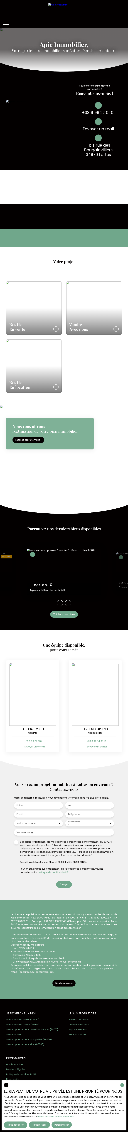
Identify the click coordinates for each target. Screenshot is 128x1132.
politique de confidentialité (53, 872)
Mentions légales (15, 1069)
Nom (70, 805)
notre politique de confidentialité (56, 1116)
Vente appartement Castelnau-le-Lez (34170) (32, 1029)
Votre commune (26, 823)
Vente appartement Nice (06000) (25, 1044)
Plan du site (12, 1079)
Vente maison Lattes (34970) (23, 1024)
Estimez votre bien (79, 1019)
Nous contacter (77, 1034)
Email (19, 814)
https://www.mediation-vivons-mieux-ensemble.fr (52, 961)
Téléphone (74, 814)
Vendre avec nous (79, 1024)
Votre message (25, 832)
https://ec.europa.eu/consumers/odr (32, 972)
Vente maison (14, 1034)
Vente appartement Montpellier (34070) (29, 1039)
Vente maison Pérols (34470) (22, 1019)
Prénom (21, 805)
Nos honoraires (14, 1064)
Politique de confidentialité (21, 1074)
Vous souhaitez (74, 822)
